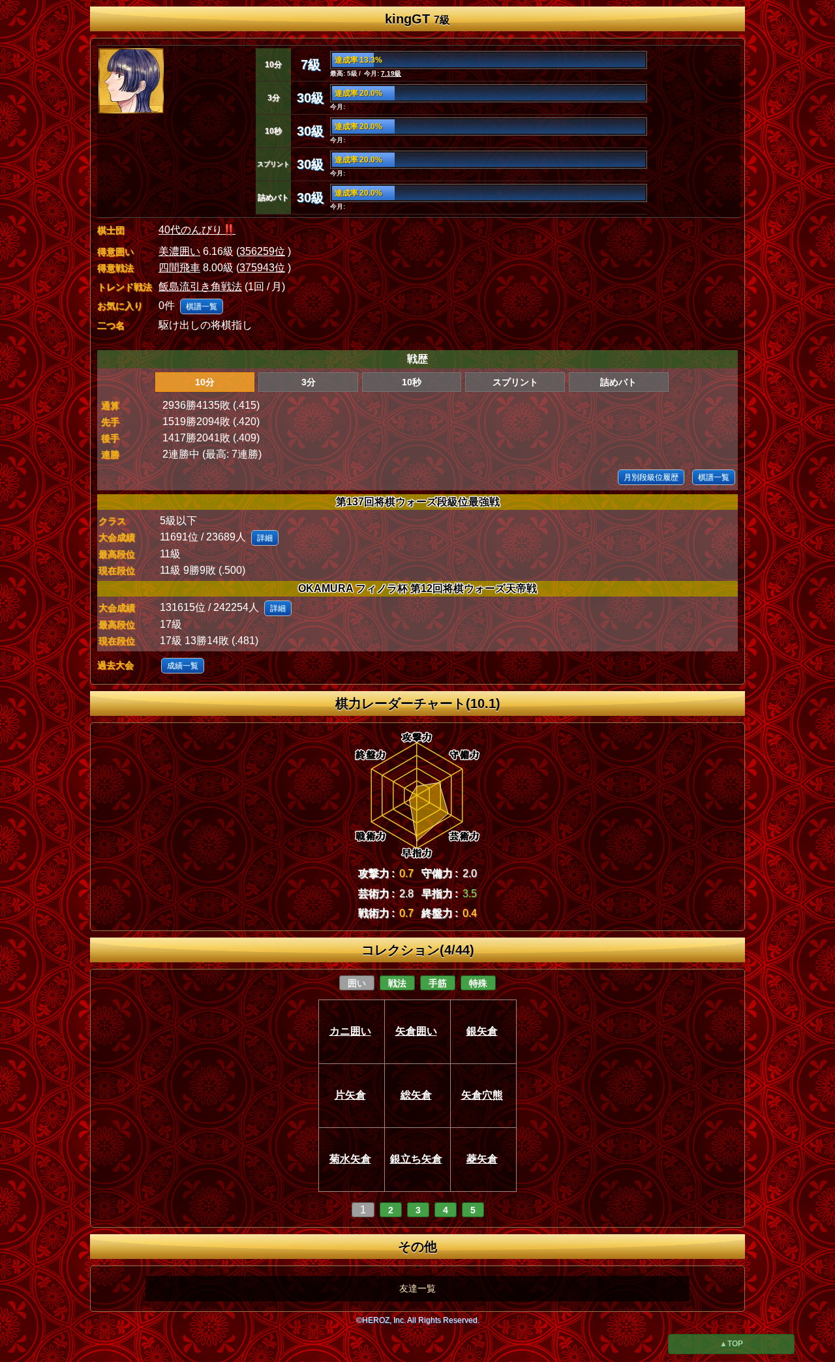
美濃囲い (179, 251)
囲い (357, 983)
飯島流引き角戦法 (200, 286)
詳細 (265, 537)
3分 (308, 382)
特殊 (478, 983)
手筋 (438, 983)
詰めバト (618, 382)
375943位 (262, 267)
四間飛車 (179, 267)
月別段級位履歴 (651, 477)
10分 (205, 382)
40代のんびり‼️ (197, 229)
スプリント (515, 382)
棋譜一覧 (201, 306)
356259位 (262, 251)
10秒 (411, 382)
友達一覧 (417, 1288)
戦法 (397, 983)
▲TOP (731, 1343)
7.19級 (391, 73)
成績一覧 (182, 665)
